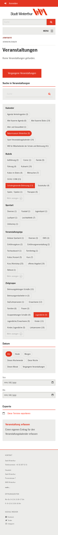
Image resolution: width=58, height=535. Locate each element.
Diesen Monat (12, 367)
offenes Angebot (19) (36, 264)
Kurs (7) (30, 257)
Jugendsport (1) (41, 211)
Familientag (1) (32, 251)
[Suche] (51, 22)
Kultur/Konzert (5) (14, 257)
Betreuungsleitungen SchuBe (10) (20, 289)
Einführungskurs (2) (15, 244)
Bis (4, 390)
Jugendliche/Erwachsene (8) (18, 321)
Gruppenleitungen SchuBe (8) (18, 315)
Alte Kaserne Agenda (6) (16, 121)
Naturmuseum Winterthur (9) (18, 133)
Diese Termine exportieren (19, 413)
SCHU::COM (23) (14, 179)
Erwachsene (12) (35, 302)
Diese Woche (33, 360)
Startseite (7, 38)
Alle (8, 354)
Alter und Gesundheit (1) (16, 127)
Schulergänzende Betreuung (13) (20, 185)
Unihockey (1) (12, 224)
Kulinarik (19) (26, 166)
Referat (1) (11, 270)
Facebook (11, 517)
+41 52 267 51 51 (21, 465)
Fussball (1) (25, 211)
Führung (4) (11, 166)
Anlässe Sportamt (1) (15, 238)
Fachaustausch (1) (14, 251)
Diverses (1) (12, 211)
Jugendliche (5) (41, 315)
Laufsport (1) (12, 218)
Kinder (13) (39, 321)
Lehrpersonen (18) (37, 327)
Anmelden (13, 3)
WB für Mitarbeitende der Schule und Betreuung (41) (28, 146)
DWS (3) (46, 238)
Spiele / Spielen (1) (14, 192)
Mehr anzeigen (13, 198)
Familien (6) (11, 308)
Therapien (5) (32, 192)
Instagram (11, 524)
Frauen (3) (25, 308)
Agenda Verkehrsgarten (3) (17, 114)
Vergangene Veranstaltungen (22, 73)
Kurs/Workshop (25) (15, 264)
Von (4, 377)
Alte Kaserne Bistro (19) (40, 121)
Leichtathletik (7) (28, 218)
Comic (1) (27, 160)
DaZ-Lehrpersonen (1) (15, 302)
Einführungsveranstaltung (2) (38, 244)
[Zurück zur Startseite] (29, 13)
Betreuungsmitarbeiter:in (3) (18, 296)
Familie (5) (40, 160)
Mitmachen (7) (33, 173)
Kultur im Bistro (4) (14, 173)
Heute (17, 354)
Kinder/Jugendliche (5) (16, 327)
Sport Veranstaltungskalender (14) (20, 140)
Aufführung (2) (12, 160)
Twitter (10, 520)
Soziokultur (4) (43, 185)
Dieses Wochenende (15, 360)
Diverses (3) (33, 238)
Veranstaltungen (10, 42)
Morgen (27, 354)
